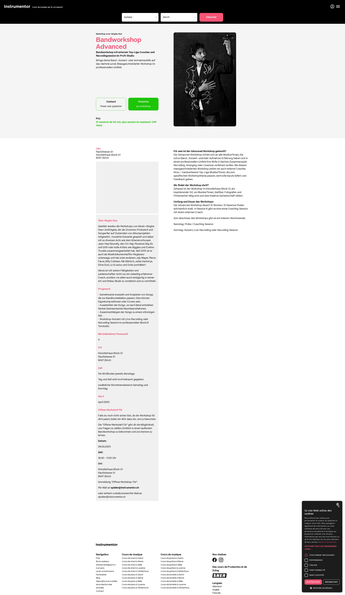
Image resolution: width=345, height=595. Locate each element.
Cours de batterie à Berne (172, 578)
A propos (100, 568)
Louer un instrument (105, 571)
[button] (322, 547)
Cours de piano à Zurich (132, 575)
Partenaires (101, 575)
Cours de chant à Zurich (132, 558)
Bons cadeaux (102, 561)
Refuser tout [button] (331, 582)
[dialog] (322, 546)
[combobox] (338, 504)
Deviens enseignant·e (105, 565)
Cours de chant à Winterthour (135, 571)
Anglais (215, 590)
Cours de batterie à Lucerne (173, 585)
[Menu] (338, 6)
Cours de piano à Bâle (132, 581)
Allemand (216, 587)
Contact (100, 591)
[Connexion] (332, 6)
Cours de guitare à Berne (172, 561)
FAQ (98, 558)
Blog (98, 578)
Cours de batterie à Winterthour (175, 588)
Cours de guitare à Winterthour (175, 571)
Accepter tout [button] (313, 582)
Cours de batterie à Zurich (172, 575)
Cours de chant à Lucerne (133, 568)
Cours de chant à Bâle (132, 565)
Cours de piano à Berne (132, 578)
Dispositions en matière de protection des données (106, 584)
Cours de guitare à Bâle (171, 565)
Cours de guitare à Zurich (172, 558)
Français (216, 593)
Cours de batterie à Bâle (172, 581)
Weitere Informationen (328, 542)
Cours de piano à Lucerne (133, 585)
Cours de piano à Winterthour (135, 588)
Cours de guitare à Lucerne (173, 568)
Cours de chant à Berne (132, 561)
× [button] (339, 506)
